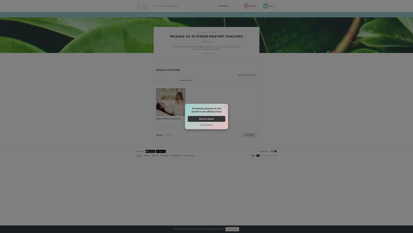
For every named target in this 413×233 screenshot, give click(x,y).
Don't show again (206, 125)
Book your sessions (206, 119)
